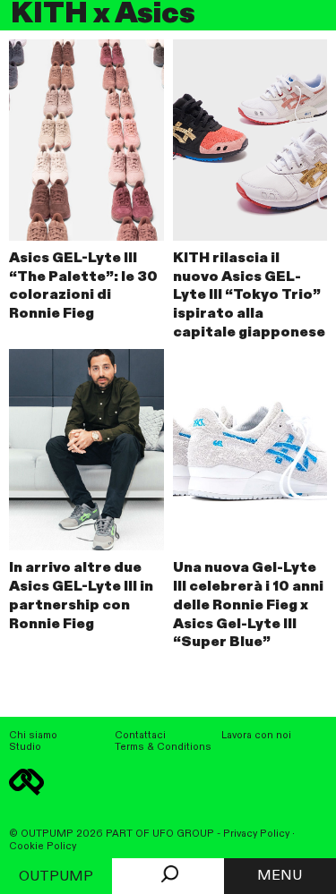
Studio (25, 747)
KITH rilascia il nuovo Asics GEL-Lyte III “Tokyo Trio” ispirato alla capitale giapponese (249, 295)
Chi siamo (33, 735)
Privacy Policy (256, 834)
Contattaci (140, 735)
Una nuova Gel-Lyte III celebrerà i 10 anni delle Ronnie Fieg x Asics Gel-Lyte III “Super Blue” (248, 605)
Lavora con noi (256, 735)
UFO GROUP (183, 834)
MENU (279, 876)
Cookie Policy (42, 846)
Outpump (56, 877)
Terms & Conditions (163, 747)
